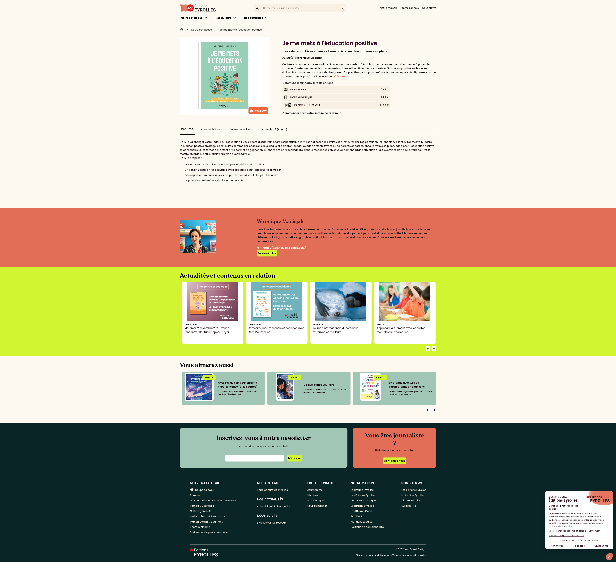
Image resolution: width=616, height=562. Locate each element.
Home (182, 29)
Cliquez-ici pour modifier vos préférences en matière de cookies (390, 555)
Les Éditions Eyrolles (363, 495)
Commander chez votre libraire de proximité (311, 113)
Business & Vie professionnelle (209, 532)
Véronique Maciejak (309, 58)
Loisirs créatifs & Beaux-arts (207, 516)
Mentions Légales (361, 522)
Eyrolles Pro (358, 516)
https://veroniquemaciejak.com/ (284, 248)
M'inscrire (294, 458)
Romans (195, 495)
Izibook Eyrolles (411, 500)
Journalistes (315, 490)
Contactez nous (394, 461)
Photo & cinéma (200, 527)
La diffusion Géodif (362, 511)
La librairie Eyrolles (362, 506)
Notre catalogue (192, 18)
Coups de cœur (202, 490)
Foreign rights (316, 500)
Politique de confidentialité (367, 527)
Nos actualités (253, 18)
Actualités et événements (273, 506)
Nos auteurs (223, 18)
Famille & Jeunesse (202, 506)
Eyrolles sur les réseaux (271, 522)
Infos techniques (211, 129)
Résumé (187, 129)
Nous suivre (429, 8)
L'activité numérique (363, 500)
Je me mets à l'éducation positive (241, 30)
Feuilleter (258, 111)
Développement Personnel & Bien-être (215, 500)
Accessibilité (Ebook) (274, 129)
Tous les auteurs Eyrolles (272, 490)
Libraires (312, 495)
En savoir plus (267, 253)
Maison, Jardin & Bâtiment (206, 522)
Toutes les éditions (241, 129)
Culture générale (200, 511)
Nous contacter (317, 506)
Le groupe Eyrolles (362, 490)
